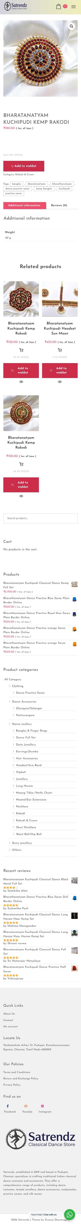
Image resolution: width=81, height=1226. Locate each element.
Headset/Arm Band (29, 765)
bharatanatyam (37, 184)
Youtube (27, 1112)
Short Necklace (26, 827)
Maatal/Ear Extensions (31, 799)
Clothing (17, 686)
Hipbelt (21, 772)
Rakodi (20, 813)
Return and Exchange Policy (20, 1079)
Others (16, 850)
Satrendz (23, 1220)
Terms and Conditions (16, 1072)
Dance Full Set (26, 737)
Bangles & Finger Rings (31, 730)
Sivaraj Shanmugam (57, 1220)
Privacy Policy (11, 1085)
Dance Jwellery (22, 724)
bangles (16, 184)
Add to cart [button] (21, 350)
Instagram (45, 1112)
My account (10, 1026)
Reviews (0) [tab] (59, 205)
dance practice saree (17, 189)
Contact (8, 1020)
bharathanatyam (62, 184)
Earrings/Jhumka (27, 751)
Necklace (22, 806)
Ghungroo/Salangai (29, 708)
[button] (71, 26)
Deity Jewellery (26, 744)
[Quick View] (21, 381)
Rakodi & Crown (24, 174)
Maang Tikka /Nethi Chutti (34, 792)
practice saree (14, 193)
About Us (9, 1014)
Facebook (10, 1112)
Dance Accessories (24, 701)
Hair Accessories (27, 758)
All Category (12, 679)
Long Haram (24, 786)
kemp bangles (44, 189)
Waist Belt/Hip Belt (29, 834)
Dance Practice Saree (30, 692)
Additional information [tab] (24, 205)
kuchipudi (64, 189)
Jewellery (22, 779)
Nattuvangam (25, 715)
